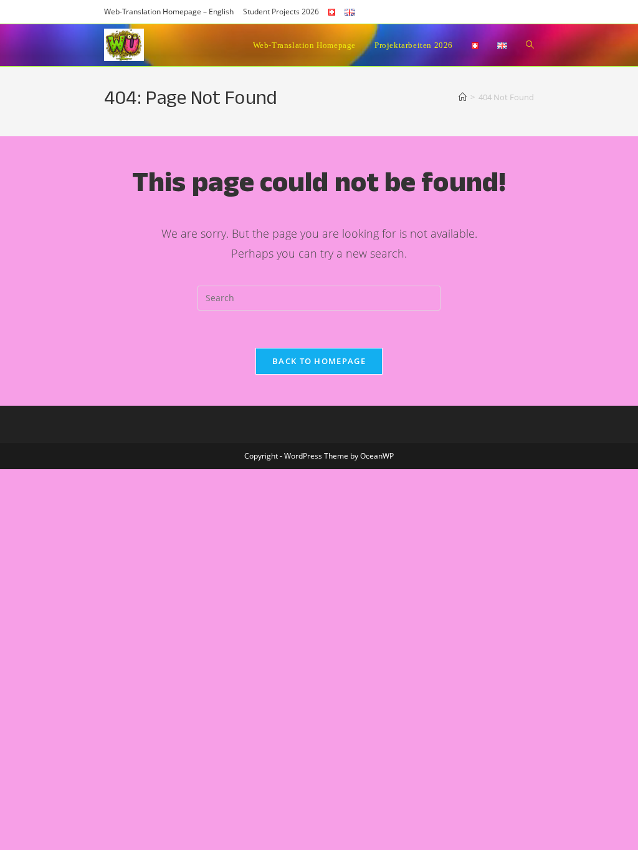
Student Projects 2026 (281, 11)
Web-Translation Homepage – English (169, 11)
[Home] (463, 97)
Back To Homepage (319, 361)
